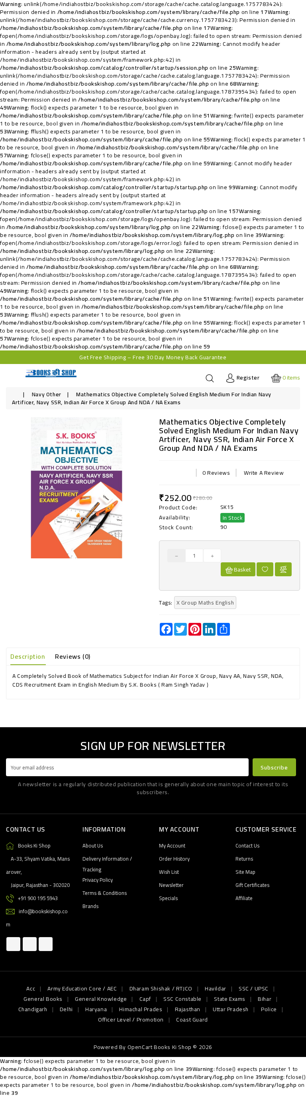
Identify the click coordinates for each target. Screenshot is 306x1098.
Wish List (169, 872)
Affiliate (244, 898)
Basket (242, 569)
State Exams (229, 999)
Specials (168, 898)
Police (269, 1009)
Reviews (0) (72, 656)
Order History (174, 858)
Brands (90, 906)
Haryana (96, 1009)
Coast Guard (192, 1019)
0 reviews (216, 473)
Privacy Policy (97, 880)
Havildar (215, 988)
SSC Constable (182, 999)
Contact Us (247, 845)
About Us (92, 845)
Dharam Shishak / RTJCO (160, 988)
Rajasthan (187, 1009)
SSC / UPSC (254, 988)
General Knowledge (101, 999)
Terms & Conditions (104, 893)
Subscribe (274, 767)
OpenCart (140, 1047)
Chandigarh (32, 1009)
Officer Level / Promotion (131, 1019)
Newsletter (171, 885)
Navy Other (46, 394)
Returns (244, 858)
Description (27, 656)
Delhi (66, 1009)
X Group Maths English (205, 602)
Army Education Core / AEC (82, 988)
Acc (30, 988)
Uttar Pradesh (231, 1009)
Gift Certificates (252, 885)
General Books (43, 999)
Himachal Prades (140, 1009)
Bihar (264, 999)
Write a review (264, 473)
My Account (172, 845)
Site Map (245, 872)
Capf (145, 999)
